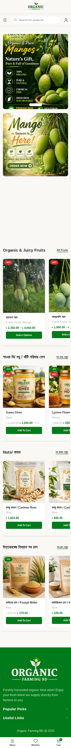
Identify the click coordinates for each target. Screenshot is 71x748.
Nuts (9, 512)
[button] (24, 430)
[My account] (66, 20)
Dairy (9, 417)
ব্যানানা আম (12, 317)
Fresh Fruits (13, 322)
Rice (8, 607)
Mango (27, 322)
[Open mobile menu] (5, 20)
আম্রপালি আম (58, 316)
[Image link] (35, 669)
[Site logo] (35, 6)
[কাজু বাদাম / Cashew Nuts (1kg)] (24, 482)
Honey (56, 417)
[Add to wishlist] (41, 262)
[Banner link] (35, 144)
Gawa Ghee (14, 412)
